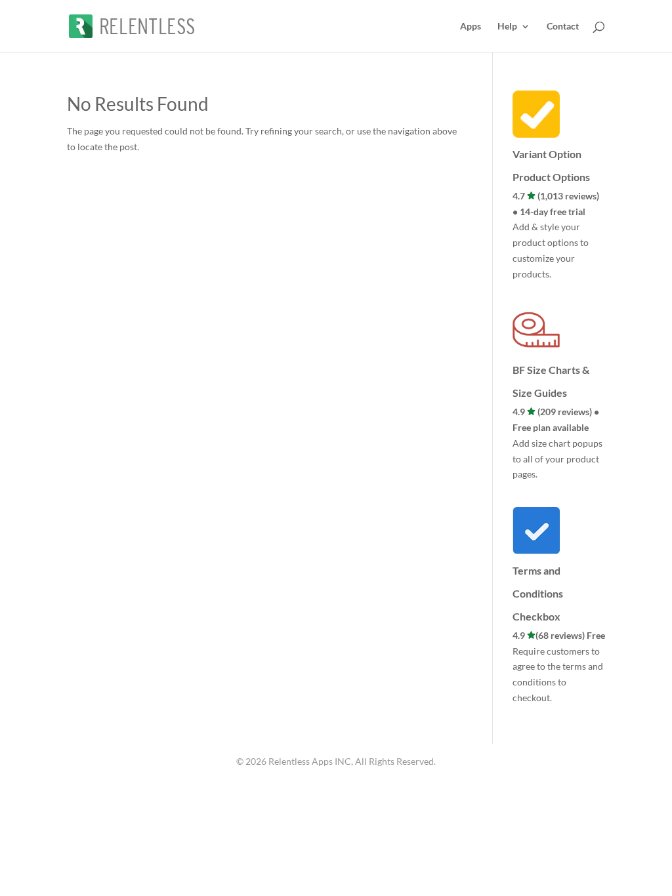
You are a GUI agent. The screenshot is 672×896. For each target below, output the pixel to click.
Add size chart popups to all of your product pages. (557, 459)
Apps (470, 26)
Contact (563, 26)
